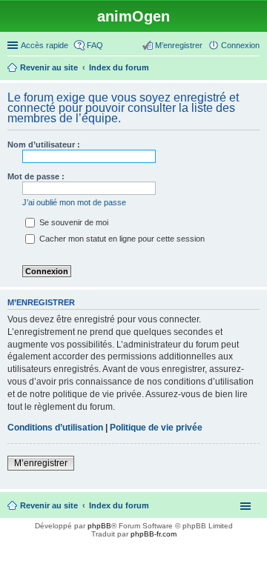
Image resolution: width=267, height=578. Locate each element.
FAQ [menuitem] (95, 45)
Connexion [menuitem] (240, 45)
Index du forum (119, 505)
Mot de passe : (36, 176)
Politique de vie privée (156, 427)
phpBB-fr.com (154, 534)
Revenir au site (49, 505)
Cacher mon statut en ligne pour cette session (121, 238)
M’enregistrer (40, 463)
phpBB (99, 526)
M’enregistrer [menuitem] (178, 45)
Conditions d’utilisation (55, 427)
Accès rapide (44, 45)
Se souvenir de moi (72, 222)
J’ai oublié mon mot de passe (74, 202)
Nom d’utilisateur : (43, 144)
